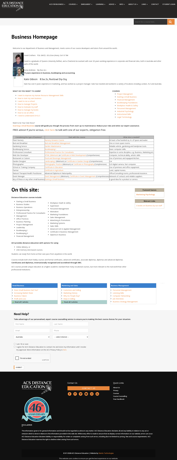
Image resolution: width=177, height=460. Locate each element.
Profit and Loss (20, 299)
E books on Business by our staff (149, 205)
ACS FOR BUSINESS (56, 4)
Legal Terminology (124, 117)
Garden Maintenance (53, 146)
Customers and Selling (72, 290)
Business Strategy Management (125, 301)
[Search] (171, 22)
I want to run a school (26, 101)
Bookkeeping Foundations (127, 102)
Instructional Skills (124, 114)
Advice (112, 4)
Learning (100, 4)
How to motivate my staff (28, 107)
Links (144, 4)
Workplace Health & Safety (127, 105)
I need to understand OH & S (29, 115)
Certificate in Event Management (83, 176)
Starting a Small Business (127, 97)
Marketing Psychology (145, 194)
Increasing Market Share (23, 293)
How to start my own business (29, 98)
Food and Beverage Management (58, 158)
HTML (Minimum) (52, 155)
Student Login (168, 4)
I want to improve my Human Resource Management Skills (40, 95)
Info (121, 4)
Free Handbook (118, 399)
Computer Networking (121, 296)
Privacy (115, 390)
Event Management (53, 176)
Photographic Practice (53, 164)
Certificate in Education (54, 167)
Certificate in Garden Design (78, 161)
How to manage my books (28, 110)
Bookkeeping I (50, 149)
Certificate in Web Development (73, 155)
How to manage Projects (27, 104)
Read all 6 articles (71, 302)
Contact (155, 4)
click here (50, 129)
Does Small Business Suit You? (26, 290)
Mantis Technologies (106, 453)
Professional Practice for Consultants (59, 152)
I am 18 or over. (22, 344)
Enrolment (86, 4)
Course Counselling (120, 396)
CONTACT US (88, 388)
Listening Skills (118, 293)
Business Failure (20, 296)
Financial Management (126, 100)
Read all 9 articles (21, 302)
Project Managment (125, 94)
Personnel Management (126, 108)
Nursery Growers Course (54, 140)
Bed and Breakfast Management (57, 143)
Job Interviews (118, 299)
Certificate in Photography (84, 164)
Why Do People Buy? (71, 296)
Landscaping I (50, 161)
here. (65, 350)
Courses (72, 4)
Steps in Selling (69, 299)
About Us (132, 4)
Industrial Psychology (125, 111)
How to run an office (26, 113)
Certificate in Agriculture (54, 170)
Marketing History (70, 293)
